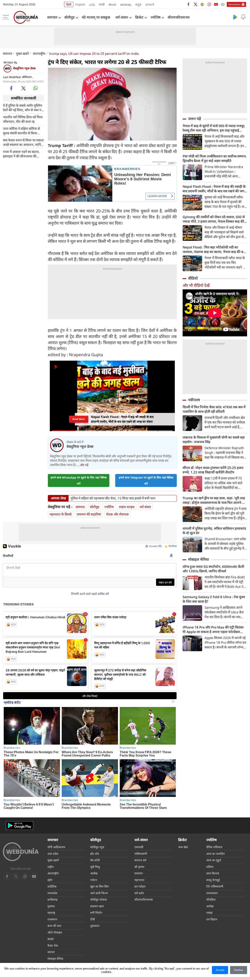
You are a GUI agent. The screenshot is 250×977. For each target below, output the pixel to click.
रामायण (138, 873)
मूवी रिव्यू (95, 867)
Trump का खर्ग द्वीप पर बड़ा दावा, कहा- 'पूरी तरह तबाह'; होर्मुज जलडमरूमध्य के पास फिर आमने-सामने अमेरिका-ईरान (214, 500)
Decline (238, 970)
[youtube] (216, 4)
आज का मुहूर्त (213, 860)
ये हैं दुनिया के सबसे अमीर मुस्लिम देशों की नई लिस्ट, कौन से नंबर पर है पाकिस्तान (23, 107)
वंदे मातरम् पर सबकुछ (96, 17)
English (80, 4)
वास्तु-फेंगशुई (213, 880)
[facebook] (189, 4)
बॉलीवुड (69, 17)
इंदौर (49, 880)
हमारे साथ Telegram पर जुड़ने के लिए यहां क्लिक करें (146, 480)
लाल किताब (212, 873)
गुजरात (51, 906)
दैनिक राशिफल (214, 847)
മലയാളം (125, 4)
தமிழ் (92, 4)
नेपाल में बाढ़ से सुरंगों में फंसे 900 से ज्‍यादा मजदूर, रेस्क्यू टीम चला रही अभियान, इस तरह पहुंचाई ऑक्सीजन (214, 128)
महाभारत (139, 880)
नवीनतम (194, 399)
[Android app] (19, 825)
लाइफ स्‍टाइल (127, 507)
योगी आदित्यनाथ (56, 847)
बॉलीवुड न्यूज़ (97, 847)
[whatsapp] (35, 88)
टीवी (92, 919)
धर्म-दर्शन (139, 893)
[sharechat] (202, 4)
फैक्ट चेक (52, 945)
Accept (220, 970)
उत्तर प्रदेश (52, 854)
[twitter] (195, 4)
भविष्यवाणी (140, 854)
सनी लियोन (96, 913)
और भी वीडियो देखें (196, 285)
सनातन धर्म (140, 860)
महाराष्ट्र (51, 913)
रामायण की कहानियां (89, 514)
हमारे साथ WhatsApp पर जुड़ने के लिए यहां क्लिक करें (79, 480)
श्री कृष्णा (139, 867)
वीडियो (193, 278)
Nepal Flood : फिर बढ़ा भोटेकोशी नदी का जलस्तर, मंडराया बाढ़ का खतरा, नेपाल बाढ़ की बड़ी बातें (214, 249)
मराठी (102, 4)
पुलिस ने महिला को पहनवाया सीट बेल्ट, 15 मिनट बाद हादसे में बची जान (113, 498)
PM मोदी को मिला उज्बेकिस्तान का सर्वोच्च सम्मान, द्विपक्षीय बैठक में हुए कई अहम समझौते (215, 158)
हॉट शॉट (94, 854)
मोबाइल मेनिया (198, 559)
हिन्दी (68, 4)
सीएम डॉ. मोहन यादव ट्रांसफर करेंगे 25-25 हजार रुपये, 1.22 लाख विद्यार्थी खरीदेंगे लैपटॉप (213, 469)
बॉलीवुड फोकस (98, 899)
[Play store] (235, 17)
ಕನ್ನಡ (138, 4)
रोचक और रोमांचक (117, 514)
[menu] (7, 17)
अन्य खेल (183, 847)
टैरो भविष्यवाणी (214, 886)
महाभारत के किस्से (60, 514)
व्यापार (51, 952)
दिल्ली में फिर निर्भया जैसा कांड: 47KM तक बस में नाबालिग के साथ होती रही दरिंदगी (214, 409)
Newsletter (234, 4)
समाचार (52, 17)
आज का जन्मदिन (215, 854)
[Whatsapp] (223, 4)
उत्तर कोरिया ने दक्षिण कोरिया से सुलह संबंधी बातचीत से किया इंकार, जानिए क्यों (21, 130)
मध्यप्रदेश (52, 893)
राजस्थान (52, 919)
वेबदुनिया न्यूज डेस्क (24, 68)
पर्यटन (93, 880)
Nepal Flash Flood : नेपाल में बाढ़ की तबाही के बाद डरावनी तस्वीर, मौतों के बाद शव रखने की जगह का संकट (214, 188)
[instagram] (209, 4)
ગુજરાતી (149, 4)
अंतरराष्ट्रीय (39, 53)
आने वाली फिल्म (99, 893)
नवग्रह (209, 913)
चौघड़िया (211, 899)
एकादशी (138, 847)
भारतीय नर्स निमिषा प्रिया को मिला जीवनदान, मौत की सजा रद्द (23, 119)
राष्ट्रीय (50, 867)
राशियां (209, 867)
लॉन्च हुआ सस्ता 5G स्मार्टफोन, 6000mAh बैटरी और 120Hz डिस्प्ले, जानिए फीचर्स (213, 568)
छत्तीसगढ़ (52, 899)
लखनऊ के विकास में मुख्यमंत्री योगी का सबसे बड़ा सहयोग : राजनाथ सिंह (214, 439)
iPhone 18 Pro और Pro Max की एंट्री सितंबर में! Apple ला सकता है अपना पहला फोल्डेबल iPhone (213, 629)
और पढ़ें (84, 465)
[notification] (243, 17)
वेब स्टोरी (95, 860)
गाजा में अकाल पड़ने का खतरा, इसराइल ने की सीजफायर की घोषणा (21, 153)
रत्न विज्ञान (211, 919)
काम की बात (54, 926)
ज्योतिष (155, 17)
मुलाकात (95, 926)
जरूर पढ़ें (194, 118)
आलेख (93, 873)
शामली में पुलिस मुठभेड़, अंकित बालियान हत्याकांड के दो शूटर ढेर (214, 530)
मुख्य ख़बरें (22, 53)
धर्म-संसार (121, 17)
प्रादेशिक (52, 886)
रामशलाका (212, 893)
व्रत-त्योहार (140, 886)
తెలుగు (112, 4)
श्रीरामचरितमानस (178, 17)
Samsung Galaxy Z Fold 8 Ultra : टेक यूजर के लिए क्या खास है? (214, 599)
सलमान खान (97, 906)
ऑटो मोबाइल (54, 932)
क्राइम (50, 939)
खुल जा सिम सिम (99, 886)
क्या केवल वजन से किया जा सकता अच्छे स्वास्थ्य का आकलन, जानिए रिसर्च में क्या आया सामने (23, 142)
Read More (79, 419)
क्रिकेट (139, 17)
